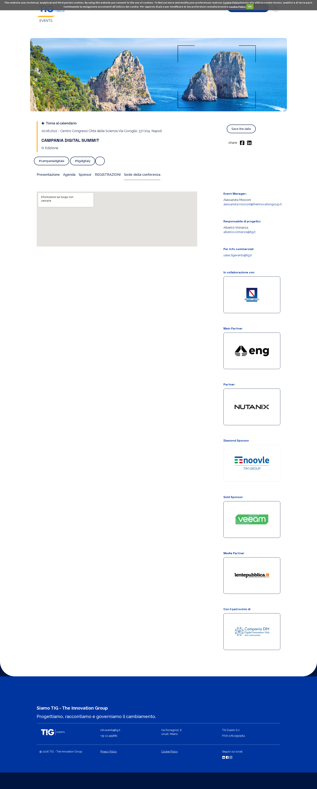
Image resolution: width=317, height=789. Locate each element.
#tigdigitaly (82, 161)
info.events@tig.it (110, 730)
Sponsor (85, 174)
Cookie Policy (231, 2)
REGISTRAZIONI (108, 174)
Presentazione (48, 174)
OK (250, 6)
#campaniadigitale (51, 161)
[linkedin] (249, 142)
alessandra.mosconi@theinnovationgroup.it (252, 204)
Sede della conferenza (142, 174)
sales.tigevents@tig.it (237, 255)
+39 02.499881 (108, 735)
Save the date (241, 129)
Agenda (69, 174)
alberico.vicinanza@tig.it (239, 232)
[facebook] (242, 142)
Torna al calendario (61, 123)
